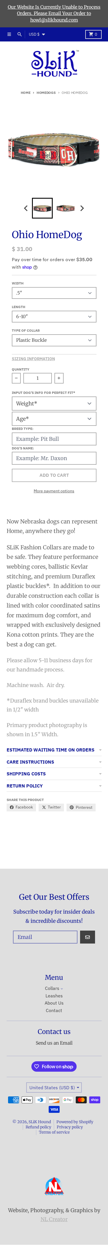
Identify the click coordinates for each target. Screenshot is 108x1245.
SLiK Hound (40, 1121)
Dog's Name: (23, 448)
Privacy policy (70, 1127)
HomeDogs (46, 92)
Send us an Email (54, 1043)
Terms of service (54, 1132)
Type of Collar (26, 330)
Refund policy (38, 1127)
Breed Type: (22, 428)
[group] (42, 208)
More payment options (54, 491)
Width (18, 283)
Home (26, 92)
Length (18, 306)
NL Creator (54, 1219)
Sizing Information (33, 358)
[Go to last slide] (26, 208)
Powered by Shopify (74, 1121)
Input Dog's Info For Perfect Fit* (43, 392)
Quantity (20, 369)
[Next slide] (82, 208)
